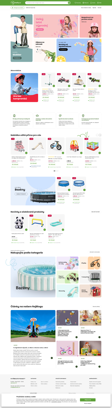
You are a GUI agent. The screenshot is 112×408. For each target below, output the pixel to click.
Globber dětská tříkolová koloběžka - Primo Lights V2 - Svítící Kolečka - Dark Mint (48, 91)
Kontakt (99, 7)
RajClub (94, 7)
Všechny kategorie (95, 252)
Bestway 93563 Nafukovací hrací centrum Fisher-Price (92, 157)
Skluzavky (62, 291)
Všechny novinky (95, 211)
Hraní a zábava (44, 383)
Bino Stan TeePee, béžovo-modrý (79, 89)
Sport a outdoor (44, 381)
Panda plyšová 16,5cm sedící (18, 233)
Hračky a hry (33, 381)
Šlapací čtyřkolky (61, 277)
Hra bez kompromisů (19, 97)
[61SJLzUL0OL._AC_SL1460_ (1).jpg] (74, 146)
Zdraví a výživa (34, 385)
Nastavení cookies (59, 385)
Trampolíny (85, 277)
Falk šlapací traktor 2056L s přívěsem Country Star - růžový (64, 89)
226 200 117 (14, 383)
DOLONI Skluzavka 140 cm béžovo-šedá (37, 157)
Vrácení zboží (73, 381)
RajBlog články (92, 385)
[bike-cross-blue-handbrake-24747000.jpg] (56, 146)
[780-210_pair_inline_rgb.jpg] (19, 146)
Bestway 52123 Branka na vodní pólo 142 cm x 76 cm (37, 234)
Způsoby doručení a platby (76, 383)
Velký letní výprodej (30, 7)
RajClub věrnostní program (95, 381)
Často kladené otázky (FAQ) (95, 383)
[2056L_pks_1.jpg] (63, 79)
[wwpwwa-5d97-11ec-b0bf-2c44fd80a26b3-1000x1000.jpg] (38, 146)
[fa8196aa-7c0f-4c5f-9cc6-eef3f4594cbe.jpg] (94, 79)
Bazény (23, 287)
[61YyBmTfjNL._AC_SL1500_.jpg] (93, 146)
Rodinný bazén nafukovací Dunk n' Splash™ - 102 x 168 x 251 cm (55, 234)
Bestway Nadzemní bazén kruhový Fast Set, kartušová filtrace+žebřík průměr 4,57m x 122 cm (64, 193)
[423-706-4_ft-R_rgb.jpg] (48, 79)
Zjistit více (39, 29)
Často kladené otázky (86, 7)
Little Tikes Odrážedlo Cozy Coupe (74, 156)
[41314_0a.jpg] (38, 223)
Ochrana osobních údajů (61, 383)
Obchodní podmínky (60, 381)
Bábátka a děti (34, 383)
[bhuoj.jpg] (79, 183)
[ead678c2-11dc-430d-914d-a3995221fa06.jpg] (63, 183)
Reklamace (58, 387)
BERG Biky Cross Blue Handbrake (55, 158)
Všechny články (96, 306)
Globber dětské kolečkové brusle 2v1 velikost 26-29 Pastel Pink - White (19, 157)
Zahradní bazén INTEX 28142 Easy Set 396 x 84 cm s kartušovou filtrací (79, 193)
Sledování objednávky (75, 385)
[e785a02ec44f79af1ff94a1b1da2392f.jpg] (79, 79)
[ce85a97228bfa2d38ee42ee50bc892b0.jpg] (56, 223)
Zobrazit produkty (21, 194)
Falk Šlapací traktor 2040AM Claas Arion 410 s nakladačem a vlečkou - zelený (94, 91)
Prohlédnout (17, 58)
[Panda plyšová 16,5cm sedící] (19, 223)
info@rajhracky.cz (15, 387)
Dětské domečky (84, 290)
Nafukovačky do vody (63, 263)
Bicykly (84, 263)
